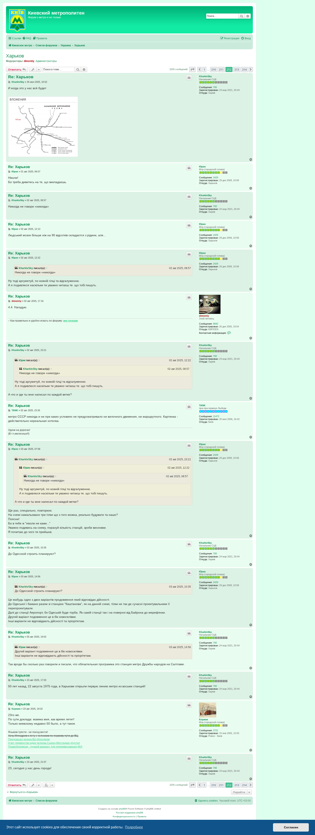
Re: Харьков (20, 77)
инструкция (70, 320)
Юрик (202, 166)
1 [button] (204, 69)
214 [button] (244, 69)
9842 (215, 323)
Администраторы (46, 61)
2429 (215, 177)
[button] (192, 69)
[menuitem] (26, 38)
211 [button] (221, 69)
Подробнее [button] (134, 827)
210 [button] (213, 69)
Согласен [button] (291, 827)
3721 (215, 730)
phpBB (122, 809)
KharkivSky (205, 76)
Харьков (15, 56)
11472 (216, 416)
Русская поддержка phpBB (129, 812)
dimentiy (29, 61)
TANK (202, 405)
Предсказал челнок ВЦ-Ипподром (29, 739)
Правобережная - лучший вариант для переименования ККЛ (45, 746)
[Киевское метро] (17, 19)
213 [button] (236, 69)
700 (215, 87)
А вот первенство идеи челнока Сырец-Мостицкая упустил (44, 743)
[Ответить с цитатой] (189, 77)
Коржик (203, 719)
